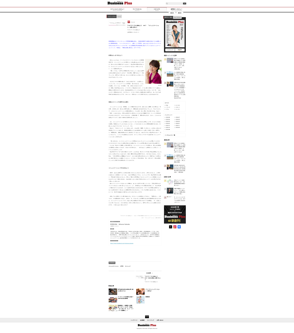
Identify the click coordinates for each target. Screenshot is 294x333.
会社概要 (142, 320)
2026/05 (178, 119)
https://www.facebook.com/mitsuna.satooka (121, 243)
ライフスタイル (137, 9)
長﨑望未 (147, 296)
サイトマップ (150, 320)
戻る (146, 317)
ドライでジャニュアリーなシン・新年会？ (152, 290)
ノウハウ (132, 22)
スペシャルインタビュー (117, 9)
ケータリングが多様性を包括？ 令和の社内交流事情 (126, 297)
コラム (167, 109)
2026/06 (168, 119)
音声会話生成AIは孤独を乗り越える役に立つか (125, 290)
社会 (167, 105)
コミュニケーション (114, 266)
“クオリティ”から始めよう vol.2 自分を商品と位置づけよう (153, 278)
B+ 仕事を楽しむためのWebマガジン (120, 2)
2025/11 (178, 125)
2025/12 (168, 125)
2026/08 (168, 117)
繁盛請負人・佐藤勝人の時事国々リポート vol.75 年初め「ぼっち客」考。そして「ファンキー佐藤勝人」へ (125, 308)
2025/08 (168, 129)
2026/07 (178, 117)
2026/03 (178, 121)
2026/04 (168, 121)
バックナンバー (170, 49)
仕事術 (121, 266)
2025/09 (178, 127)
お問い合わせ (160, 320)
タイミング (128, 266)
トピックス (157, 9)
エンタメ (178, 109)
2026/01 (178, 123)
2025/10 (168, 127)
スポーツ (178, 107)
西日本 (179, 13)
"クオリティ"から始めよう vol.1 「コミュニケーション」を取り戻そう (143, 26)
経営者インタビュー (176, 9)
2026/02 (168, 123)
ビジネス (178, 105)
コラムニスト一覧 (170, 135)
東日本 (172, 13)
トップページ (134, 320)
